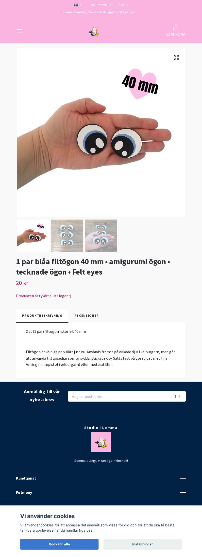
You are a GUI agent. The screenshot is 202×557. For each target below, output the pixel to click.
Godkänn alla (59, 544)
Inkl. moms (99, 4)
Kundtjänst (26, 478)
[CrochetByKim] (93, 31)
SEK (121, 4)
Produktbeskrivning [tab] (42, 315)
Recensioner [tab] (87, 315)
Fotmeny (24, 492)
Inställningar (142, 544)
